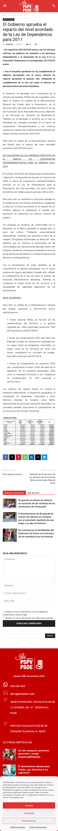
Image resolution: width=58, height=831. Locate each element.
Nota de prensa (16, 15)
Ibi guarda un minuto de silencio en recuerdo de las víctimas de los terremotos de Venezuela (36, 503)
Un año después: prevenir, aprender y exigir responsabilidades (34, 753)
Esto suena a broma (12, 474)
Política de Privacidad (38, 827)
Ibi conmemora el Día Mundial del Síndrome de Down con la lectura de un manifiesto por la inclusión (36, 533)
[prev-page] (4, 544)
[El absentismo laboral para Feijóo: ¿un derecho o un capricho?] (9, 770)
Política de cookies (17, 827)
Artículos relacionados (14, 493)
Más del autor (34, 493)
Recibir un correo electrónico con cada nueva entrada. (29, 618)
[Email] (38, 457)
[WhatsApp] (25, 457)
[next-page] (9, 544)
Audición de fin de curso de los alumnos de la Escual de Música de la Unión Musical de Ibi (42, 478)
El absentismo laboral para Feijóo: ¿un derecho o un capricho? (34, 769)
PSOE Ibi (9, 44)
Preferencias (29, 821)
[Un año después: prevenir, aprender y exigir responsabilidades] (9, 754)
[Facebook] (5, 457)
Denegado (29, 813)
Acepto (29, 805)
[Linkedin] (31, 457)
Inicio (5, 15)
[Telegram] (44, 457)
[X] (12, 457)
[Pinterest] (18, 457)
